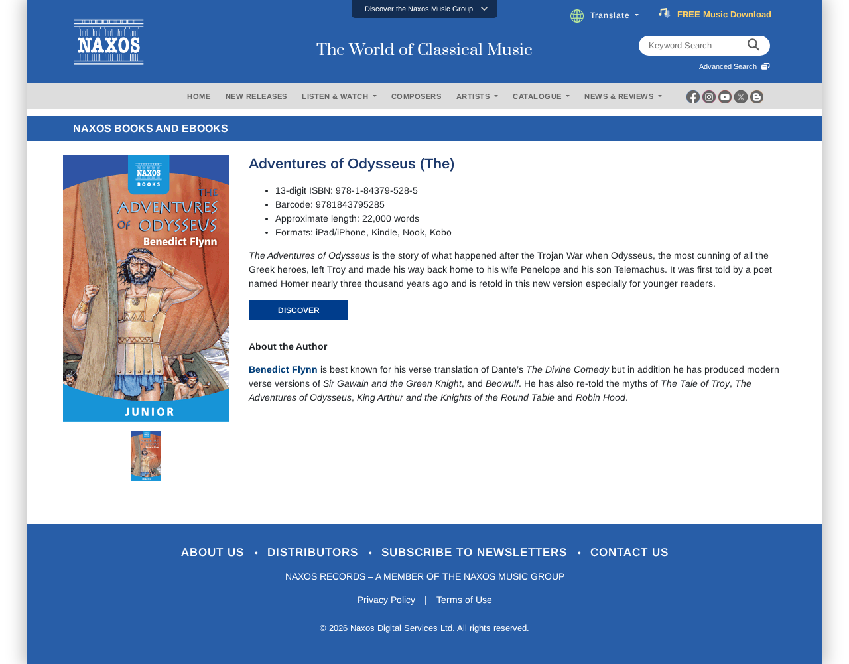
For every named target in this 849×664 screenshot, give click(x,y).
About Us (214, 552)
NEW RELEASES (256, 96)
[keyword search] (753, 46)
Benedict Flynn (283, 369)
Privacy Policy (386, 599)
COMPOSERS (416, 96)
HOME (198, 96)
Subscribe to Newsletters (476, 552)
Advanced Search (730, 66)
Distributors (314, 552)
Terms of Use (464, 599)
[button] (424, 9)
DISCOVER (299, 310)
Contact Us (629, 552)
